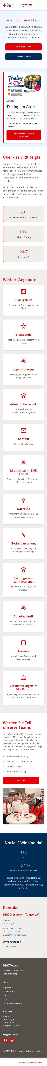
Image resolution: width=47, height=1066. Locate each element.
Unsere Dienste (24, 56)
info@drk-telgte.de (17, 935)
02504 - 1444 (16, 928)
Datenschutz (8, 991)
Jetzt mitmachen (23, 46)
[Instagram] (12, 1040)
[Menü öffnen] (30, 5)
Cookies (6, 995)
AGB (5, 999)
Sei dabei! (21, 780)
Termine (12, 946)
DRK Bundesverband (12, 1003)
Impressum (8, 987)
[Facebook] (5, 1040)
